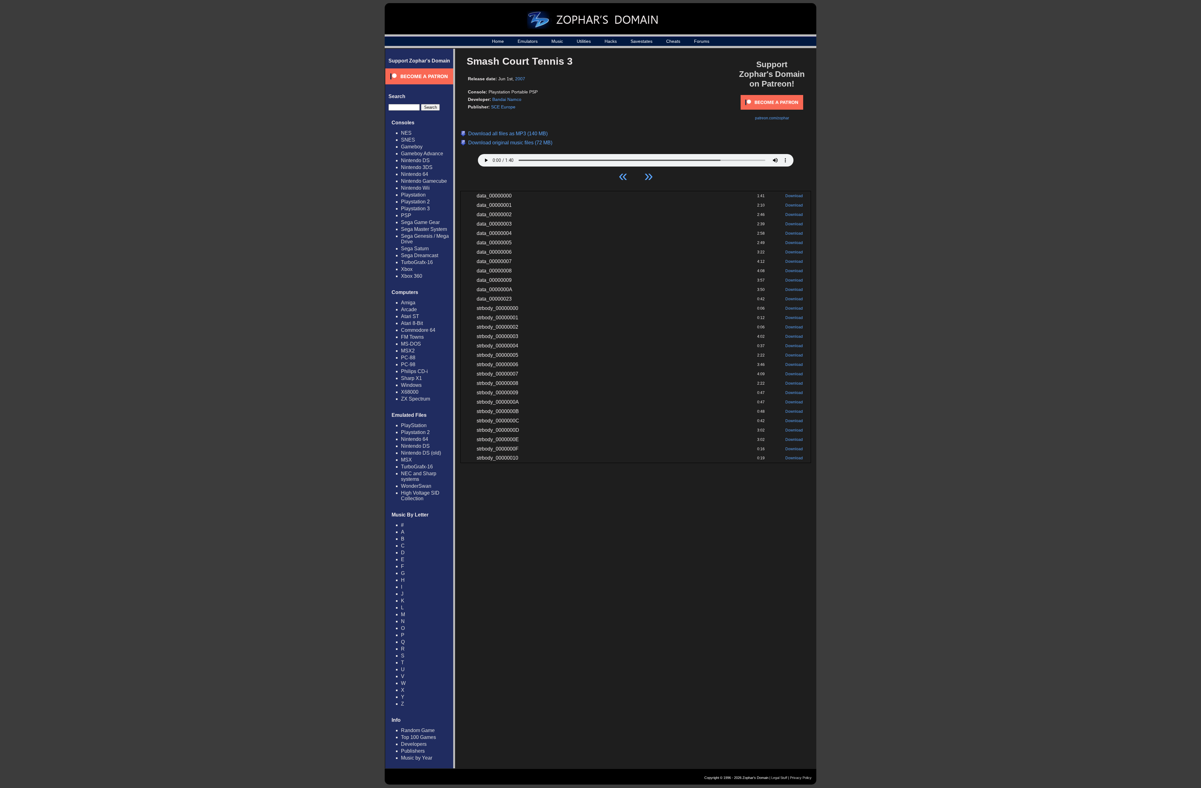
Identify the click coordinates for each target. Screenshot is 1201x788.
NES (406, 133)
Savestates (641, 41)
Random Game (418, 730)
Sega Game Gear (420, 222)
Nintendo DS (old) (421, 453)
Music (557, 41)
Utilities (584, 41)
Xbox (407, 269)
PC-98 (408, 364)
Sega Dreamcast (419, 255)
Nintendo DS (415, 160)
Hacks (611, 41)
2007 (520, 78)
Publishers (413, 751)
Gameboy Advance (422, 153)
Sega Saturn (415, 248)
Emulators (528, 41)
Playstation (413, 194)
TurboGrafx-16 (417, 262)
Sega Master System (424, 229)
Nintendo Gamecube (424, 181)
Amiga (408, 302)
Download (794, 196)
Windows (411, 385)
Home (498, 41)
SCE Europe (503, 106)
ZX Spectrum (415, 398)
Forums (701, 41)
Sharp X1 (411, 378)
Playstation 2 (415, 201)
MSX (406, 459)
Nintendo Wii (415, 188)
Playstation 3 (415, 208)
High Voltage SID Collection (420, 495)
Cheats (673, 41)
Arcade (409, 309)
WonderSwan (416, 486)
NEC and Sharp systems (418, 476)
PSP (406, 215)
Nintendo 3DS (417, 167)
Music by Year (416, 758)
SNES (408, 139)
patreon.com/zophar (772, 118)
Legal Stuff (779, 778)
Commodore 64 (418, 330)
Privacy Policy (801, 778)
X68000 (409, 392)
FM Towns (412, 337)
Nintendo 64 (414, 174)
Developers (414, 744)
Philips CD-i (414, 371)
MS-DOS (411, 344)
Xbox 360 (411, 276)
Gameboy (412, 146)
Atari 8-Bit (412, 323)
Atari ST (410, 316)
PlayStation (414, 425)
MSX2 (408, 350)
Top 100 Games (418, 737)
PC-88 (408, 357)
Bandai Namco (506, 99)
